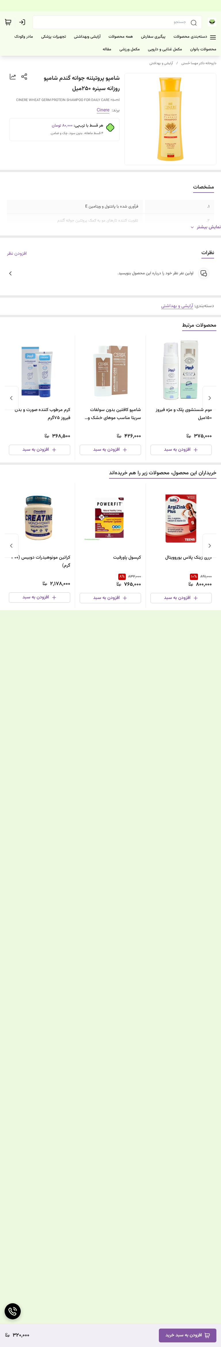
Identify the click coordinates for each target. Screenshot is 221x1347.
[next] (11, 398)
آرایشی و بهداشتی (161, 63)
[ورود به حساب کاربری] (23, 22)
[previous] (210, 398)
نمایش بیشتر (209, 227)
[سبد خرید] (8, 22)
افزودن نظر (17, 253)
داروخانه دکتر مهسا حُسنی (198, 63)
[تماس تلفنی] (13, 1311)
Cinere (103, 110)
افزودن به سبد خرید (183, 1335)
